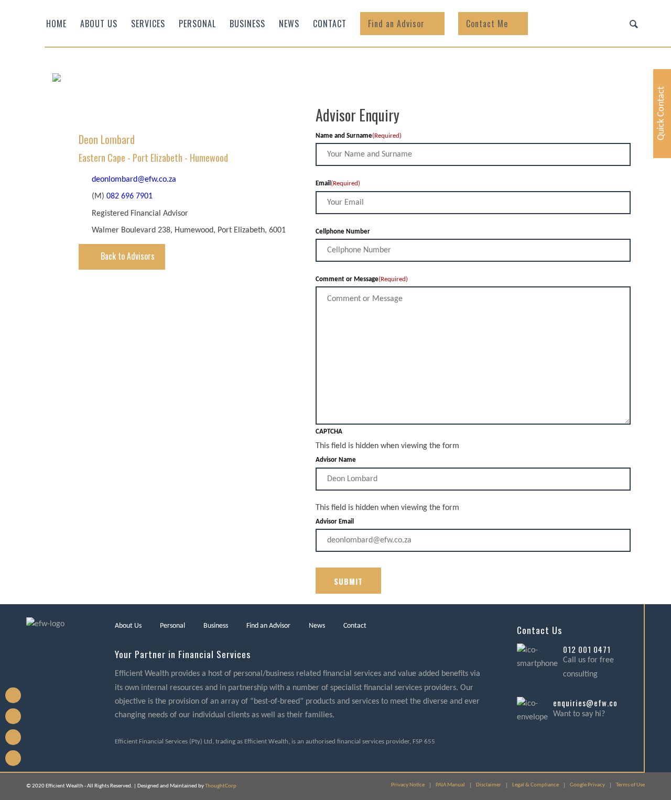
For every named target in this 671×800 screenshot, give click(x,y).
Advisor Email (335, 521)
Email (338, 183)
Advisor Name (336, 460)
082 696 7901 (129, 196)
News (317, 626)
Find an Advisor (268, 626)
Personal (172, 626)
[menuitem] (56, 23)
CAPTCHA (329, 431)
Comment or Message (362, 279)
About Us (128, 626)
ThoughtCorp (220, 786)
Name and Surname (359, 135)
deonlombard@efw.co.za (134, 179)
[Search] (634, 23)
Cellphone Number (343, 231)
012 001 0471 (587, 649)
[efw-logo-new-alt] (154, 107)
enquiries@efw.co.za (590, 702)
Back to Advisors (128, 256)
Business (215, 626)
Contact (354, 626)
